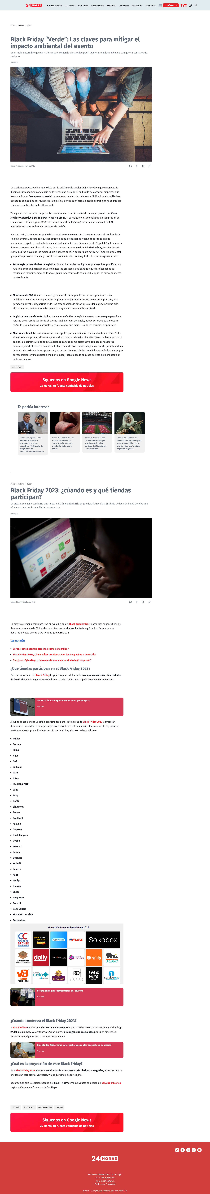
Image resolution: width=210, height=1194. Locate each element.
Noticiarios (137, 5)
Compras (59, 1107)
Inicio (12, 25)
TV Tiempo (70, 5)
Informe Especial (54, 5)
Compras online (45, 1107)
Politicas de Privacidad (105, 1184)
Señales (170, 5)
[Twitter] (142, 165)
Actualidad (83, 5)
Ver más (40, 706)
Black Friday (17, 367)
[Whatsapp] (130, 165)
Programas (150, 5)
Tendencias (124, 5)
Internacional (97, 5)
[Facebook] (136, 165)
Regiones (111, 5)
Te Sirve (21, 25)
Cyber (29, 25)
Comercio (16, 1107)
